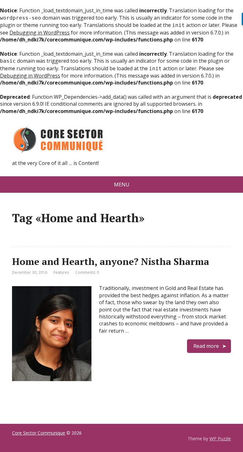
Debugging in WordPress (39, 32)
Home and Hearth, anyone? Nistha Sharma (110, 261)
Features (61, 272)
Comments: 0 (87, 272)
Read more (206, 345)
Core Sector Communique (38, 433)
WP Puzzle (220, 439)
